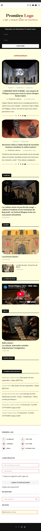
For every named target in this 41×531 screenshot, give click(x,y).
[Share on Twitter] (20, 115)
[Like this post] (16, 115)
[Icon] (20, 72)
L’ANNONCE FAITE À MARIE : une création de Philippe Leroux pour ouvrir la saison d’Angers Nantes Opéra (20, 93)
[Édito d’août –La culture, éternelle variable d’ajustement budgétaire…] (20, 328)
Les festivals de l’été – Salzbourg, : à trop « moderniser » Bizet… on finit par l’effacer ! (20, 397)
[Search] (39, 5)
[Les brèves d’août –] (20, 242)
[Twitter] (30, 5)
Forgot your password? (10, 487)
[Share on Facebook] (18, 115)
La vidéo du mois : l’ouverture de (26, 266)
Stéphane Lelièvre (15, 99)
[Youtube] (33, 5)
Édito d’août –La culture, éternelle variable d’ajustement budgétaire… (15, 345)
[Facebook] (27, 5)
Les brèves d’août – (10, 257)
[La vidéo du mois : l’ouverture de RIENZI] (8, 268)
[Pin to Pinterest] (22, 115)
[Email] (36, 5)
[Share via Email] (25, 115)
